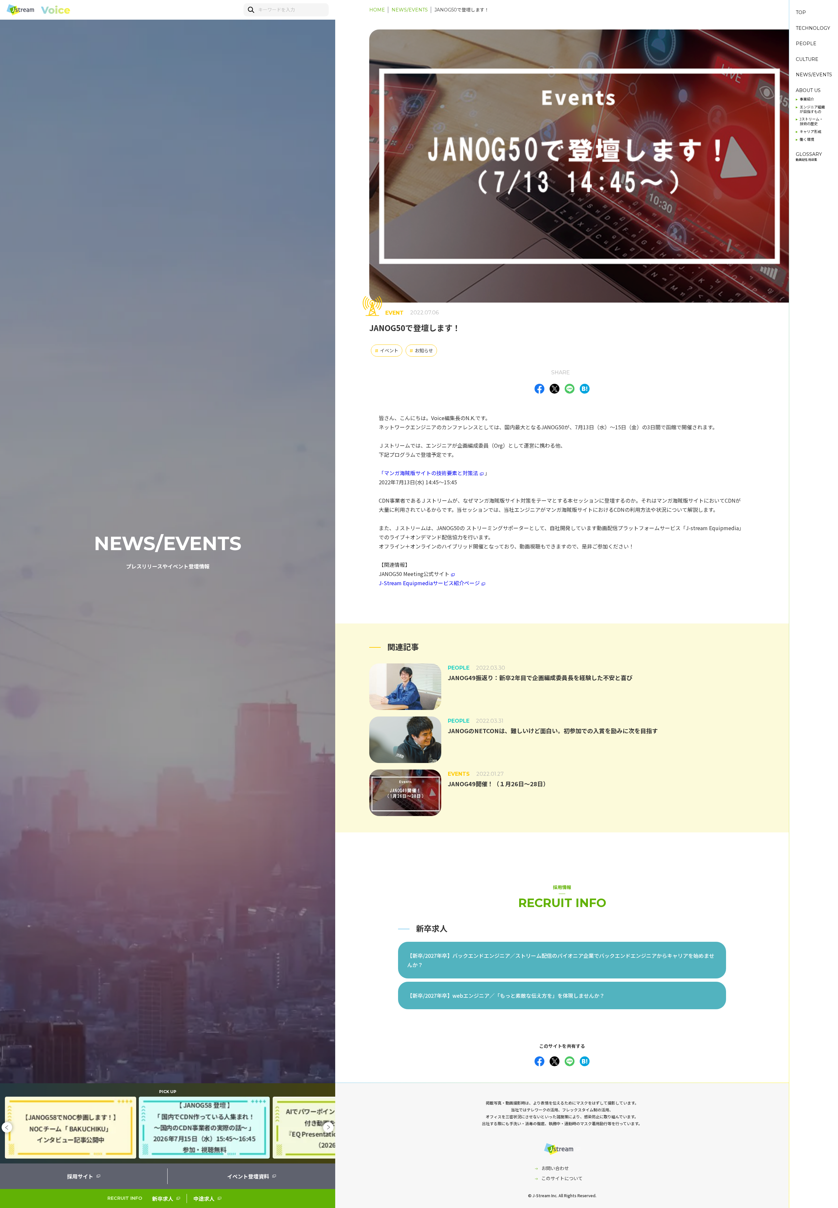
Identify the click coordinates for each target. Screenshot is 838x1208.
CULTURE (807, 59)
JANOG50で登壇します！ (461, 10)
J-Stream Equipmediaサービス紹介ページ (429, 583)
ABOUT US (808, 90)
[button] (7, 1127)
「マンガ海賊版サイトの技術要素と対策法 (428, 473)
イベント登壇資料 (248, 1176)
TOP (801, 12)
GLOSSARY (809, 156)
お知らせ (421, 350)
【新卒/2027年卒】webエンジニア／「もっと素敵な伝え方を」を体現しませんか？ (506, 995)
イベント (386, 350)
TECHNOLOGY (813, 28)
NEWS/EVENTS (410, 10)
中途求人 (203, 1198)
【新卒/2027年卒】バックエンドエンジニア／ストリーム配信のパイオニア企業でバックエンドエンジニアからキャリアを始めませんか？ (560, 960)
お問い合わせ (555, 1168)
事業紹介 (807, 99)
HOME (377, 10)
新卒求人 (162, 1198)
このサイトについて (562, 1178)
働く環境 (807, 140)
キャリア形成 (810, 132)
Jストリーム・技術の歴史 (811, 121)
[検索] (250, 9)
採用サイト (80, 1176)
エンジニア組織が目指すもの (812, 109)
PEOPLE (806, 43)
